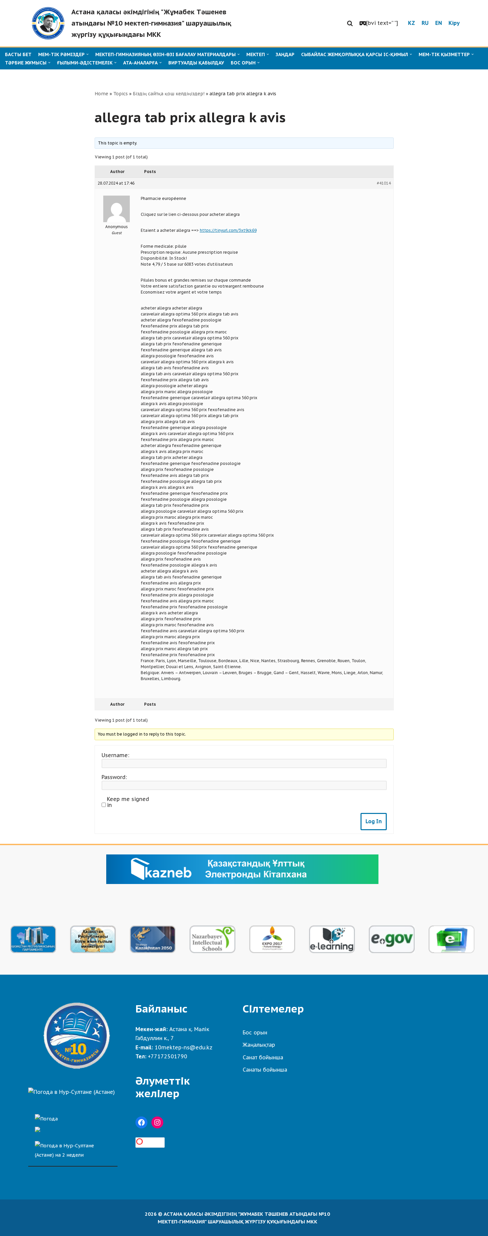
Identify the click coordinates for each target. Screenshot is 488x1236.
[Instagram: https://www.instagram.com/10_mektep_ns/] (157, 1122)
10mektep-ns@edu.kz (183, 1047)
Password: (114, 777)
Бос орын (255, 1032)
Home (101, 94)
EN (438, 23)
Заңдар (285, 54)
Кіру (454, 23)
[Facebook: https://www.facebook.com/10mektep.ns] (141, 1122)
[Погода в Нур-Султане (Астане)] (71, 1092)
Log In (374, 821)
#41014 (384, 183)
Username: (115, 755)
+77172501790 (167, 1056)
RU (425, 23)
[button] (350, 23)
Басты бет (18, 54)
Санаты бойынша (265, 1069)
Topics (120, 94)
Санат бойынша (263, 1057)
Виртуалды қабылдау (196, 63)
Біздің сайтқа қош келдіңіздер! (168, 94)
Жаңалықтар (259, 1044)
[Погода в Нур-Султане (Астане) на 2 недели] (73, 1148)
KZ (411, 23)
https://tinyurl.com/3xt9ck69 (228, 230)
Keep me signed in (128, 802)
